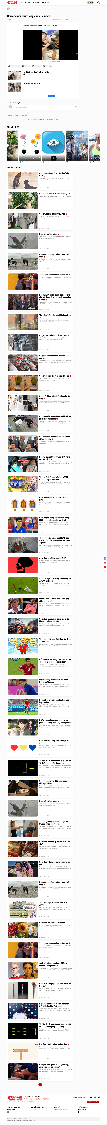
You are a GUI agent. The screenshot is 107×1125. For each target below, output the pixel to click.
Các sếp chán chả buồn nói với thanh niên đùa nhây (54, 438)
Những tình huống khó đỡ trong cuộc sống (54, 255)
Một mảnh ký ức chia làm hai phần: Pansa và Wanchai (53, 681)
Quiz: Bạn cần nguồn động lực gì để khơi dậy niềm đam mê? (54, 620)
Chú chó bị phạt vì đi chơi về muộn (54, 193)
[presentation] (7, 145)
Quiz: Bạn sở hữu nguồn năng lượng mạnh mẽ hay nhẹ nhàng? (30, 158)
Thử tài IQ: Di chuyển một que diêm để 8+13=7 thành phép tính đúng (55, 1025)
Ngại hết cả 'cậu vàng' (48, 234)
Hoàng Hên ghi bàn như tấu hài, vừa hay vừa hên (54, 701)
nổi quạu (38, 66)
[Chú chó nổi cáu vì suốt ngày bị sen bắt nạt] (14, 75)
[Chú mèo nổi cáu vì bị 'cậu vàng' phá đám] (23, 180)
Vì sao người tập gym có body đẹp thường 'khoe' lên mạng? (53, 822)
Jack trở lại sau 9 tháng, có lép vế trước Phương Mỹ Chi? (53, 964)
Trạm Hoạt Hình (72, 162)
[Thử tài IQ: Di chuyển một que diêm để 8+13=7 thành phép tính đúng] (23, 1031)
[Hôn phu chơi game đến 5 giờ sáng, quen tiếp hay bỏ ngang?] (23, 1071)
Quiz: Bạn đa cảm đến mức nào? (52, 923)
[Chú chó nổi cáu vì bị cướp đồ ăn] (14, 87)
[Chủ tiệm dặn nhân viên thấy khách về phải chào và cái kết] (23, 423)
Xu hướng (26, 2)
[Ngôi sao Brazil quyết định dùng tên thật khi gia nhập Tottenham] (23, 1011)
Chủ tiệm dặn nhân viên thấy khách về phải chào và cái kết (55, 417)
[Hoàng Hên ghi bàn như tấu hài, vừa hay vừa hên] (23, 707)
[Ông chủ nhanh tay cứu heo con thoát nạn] (23, 362)
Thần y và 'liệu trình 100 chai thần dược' (53, 903)
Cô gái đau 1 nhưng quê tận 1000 (53, 335)
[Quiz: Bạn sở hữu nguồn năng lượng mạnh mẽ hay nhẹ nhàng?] (30, 146)
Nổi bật (37, 2)
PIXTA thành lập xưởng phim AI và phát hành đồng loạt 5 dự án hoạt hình (55, 721)
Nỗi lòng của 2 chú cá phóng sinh (53, 1044)
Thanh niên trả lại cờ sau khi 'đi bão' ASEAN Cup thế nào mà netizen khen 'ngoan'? (54, 540)
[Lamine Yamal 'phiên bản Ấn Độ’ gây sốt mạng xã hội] (23, 606)
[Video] (53, 10)
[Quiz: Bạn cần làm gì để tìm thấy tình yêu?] (23, 849)
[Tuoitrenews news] (46, 1099)
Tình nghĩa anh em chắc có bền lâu (54, 274)
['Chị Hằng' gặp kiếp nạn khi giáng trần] (23, 322)
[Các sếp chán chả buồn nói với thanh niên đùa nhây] (23, 444)
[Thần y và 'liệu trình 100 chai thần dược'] (23, 909)
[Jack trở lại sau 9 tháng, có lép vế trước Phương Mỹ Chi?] (23, 970)
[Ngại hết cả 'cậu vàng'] (23, 241)
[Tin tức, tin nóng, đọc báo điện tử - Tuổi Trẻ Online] (26, 1099)
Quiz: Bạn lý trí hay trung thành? (52, 558)
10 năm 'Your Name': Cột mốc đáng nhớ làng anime (76, 158)
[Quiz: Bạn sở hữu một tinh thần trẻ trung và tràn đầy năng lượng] (53, 146)
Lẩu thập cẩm (25, 162)
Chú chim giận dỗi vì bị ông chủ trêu (54, 376)
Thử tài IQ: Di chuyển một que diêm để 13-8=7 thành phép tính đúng (55, 762)
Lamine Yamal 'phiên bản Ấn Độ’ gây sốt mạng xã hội (54, 600)
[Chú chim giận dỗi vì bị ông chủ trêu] (23, 383)
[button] (54, 3)
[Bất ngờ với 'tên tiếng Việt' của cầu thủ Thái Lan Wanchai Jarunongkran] (23, 666)
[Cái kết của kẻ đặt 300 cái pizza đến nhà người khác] (23, 788)
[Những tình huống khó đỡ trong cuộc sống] (23, 261)
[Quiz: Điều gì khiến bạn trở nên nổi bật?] (23, 504)
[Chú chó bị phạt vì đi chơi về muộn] (23, 200)
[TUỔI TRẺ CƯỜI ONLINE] (15, 1098)
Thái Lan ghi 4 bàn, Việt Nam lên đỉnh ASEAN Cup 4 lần (55, 640)
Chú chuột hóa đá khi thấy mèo (52, 214)
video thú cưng (15, 66)
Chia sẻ (51, 96)
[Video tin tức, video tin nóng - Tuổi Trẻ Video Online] (39, 1099)
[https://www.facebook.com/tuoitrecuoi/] (91, 1097)
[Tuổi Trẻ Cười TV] (95, 1097)
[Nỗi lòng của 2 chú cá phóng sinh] (23, 1051)
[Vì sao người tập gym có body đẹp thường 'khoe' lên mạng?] (23, 828)
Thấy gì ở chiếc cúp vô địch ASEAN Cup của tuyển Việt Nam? (53, 478)
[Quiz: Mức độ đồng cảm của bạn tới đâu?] (23, 747)
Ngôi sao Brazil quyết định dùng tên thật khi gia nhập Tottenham (54, 1005)
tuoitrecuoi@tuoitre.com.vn (62, 1109)
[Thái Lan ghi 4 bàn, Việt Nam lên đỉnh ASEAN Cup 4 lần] (23, 646)
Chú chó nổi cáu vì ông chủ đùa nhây (50, 61)
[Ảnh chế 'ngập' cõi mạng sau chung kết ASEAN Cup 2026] (23, 585)
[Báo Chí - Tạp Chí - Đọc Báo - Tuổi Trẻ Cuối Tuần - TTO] (32, 1099)
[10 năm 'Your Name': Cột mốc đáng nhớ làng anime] (77, 146)
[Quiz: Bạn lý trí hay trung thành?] (23, 565)
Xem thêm (40, 1084)
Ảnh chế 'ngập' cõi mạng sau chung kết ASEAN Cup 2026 (55, 579)
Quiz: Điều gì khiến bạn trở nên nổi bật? (53, 498)
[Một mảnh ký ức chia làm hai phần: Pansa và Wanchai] (23, 687)
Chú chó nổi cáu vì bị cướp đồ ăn (33, 84)
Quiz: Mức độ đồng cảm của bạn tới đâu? (54, 741)
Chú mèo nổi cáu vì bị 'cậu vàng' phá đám (54, 174)
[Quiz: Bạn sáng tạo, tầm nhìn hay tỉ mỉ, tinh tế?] (23, 990)
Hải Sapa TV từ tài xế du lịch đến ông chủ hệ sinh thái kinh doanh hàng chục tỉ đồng (55, 297)
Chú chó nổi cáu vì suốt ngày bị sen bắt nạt (36, 73)
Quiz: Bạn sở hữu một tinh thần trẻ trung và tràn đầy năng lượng (52, 158)
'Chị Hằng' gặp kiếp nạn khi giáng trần (55, 315)
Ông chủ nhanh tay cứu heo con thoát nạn (54, 356)
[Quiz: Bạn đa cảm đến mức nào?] (23, 930)
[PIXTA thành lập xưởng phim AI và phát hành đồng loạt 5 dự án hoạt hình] (23, 727)
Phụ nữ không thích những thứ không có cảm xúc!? (54, 458)
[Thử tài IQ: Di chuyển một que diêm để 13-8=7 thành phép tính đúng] (23, 768)
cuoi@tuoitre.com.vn (37, 1109)
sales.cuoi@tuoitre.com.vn (15, 1112)
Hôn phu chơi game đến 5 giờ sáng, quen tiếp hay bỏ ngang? (54, 1065)
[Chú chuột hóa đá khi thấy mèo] (23, 221)
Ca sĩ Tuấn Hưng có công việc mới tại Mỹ (54, 863)
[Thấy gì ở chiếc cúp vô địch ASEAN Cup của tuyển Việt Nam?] (23, 484)
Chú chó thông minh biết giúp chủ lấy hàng (54, 397)
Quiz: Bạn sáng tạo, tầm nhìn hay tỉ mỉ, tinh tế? (55, 984)
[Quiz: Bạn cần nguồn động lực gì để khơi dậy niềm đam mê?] (23, 626)
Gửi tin (91, 2)
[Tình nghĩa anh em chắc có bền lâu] (23, 281)
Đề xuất (47, 2)
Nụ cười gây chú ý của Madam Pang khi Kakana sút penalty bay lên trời (54, 519)
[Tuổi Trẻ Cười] (99, 1097)
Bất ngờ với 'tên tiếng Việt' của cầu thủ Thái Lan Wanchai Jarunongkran (55, 660)
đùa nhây (48, 66)
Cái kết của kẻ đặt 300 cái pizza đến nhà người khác (54, 782)
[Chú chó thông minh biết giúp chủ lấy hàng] (23, 403)
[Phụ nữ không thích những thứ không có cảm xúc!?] (23, 464)
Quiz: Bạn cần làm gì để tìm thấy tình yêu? (54, 843)
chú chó (27, 66)
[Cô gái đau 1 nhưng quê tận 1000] (23, 342)
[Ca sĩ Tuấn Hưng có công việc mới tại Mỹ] (23, 869)
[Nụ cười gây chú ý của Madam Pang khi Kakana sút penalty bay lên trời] (23, 525)
